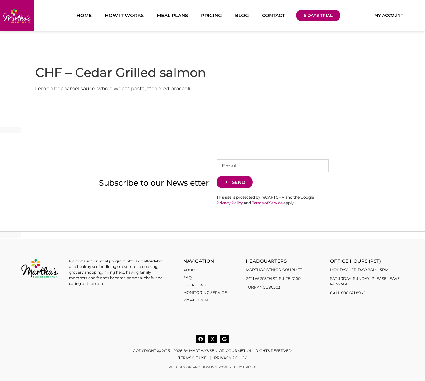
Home (84, 15)
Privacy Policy (230, 202)
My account (196, 300)
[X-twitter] (212, 339)
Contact (273, 15)
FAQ (187, 277)
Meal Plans (172, 15)
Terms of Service (267, 202)
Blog (242, 15)
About (190, 270)
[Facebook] (200, 339)
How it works (124, 15)
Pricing (211, 15)
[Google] (224, 339)
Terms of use (192, 357)
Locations (194, 285)
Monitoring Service (205, 292)
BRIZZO (249, 367)
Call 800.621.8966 (347, 292)
